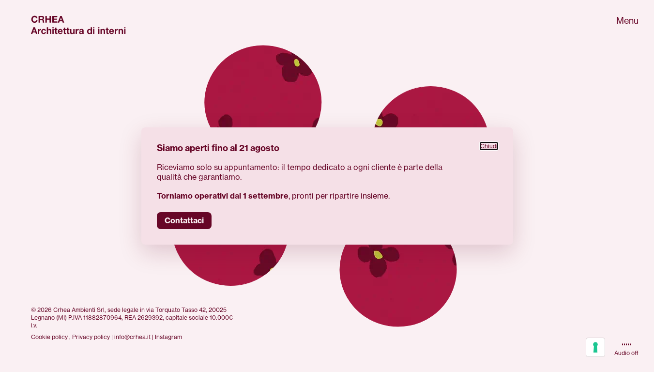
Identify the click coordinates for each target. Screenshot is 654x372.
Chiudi (489, 146)
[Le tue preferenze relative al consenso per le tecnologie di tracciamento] (595, 347)
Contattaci (184, 220)
